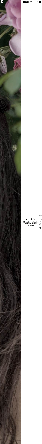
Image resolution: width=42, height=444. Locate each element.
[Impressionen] (40, 224)
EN (37, 1)
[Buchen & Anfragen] (40, 219)
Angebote (26, 1)
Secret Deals (31, 1)
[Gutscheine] (40, 227)
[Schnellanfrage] (40, 222)
